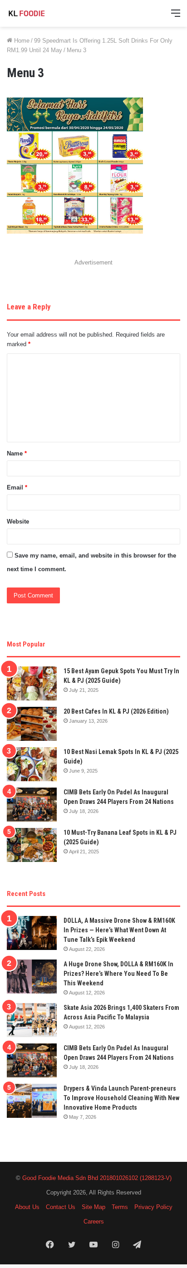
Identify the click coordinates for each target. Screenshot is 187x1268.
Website (18, 521)
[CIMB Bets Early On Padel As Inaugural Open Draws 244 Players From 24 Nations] (32, 805)
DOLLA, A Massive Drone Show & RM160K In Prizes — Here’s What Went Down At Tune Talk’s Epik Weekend (119, 930)
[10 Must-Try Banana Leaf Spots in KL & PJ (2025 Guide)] (32, 845)
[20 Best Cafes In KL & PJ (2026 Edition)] (32, 724)
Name (17, 453)
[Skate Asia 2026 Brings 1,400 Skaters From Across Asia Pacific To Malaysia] (32, 1020)
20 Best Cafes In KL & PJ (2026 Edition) (116, 711)
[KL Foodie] (43, 13)
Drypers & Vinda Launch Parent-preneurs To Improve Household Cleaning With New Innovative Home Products (121, 1098)
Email (17, 487)
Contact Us (60, 1207)
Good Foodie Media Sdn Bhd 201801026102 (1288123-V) (97, 1178)
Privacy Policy (153, 1207)
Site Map (93, 1207)
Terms (120, 1207)
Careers (94, 1221)
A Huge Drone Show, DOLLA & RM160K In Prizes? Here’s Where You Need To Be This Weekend (118, 973)
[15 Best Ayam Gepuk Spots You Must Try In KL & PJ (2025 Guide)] (32, 683)
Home (21, 40)
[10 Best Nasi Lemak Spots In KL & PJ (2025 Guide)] (32, 764)
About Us (27, 1207)
